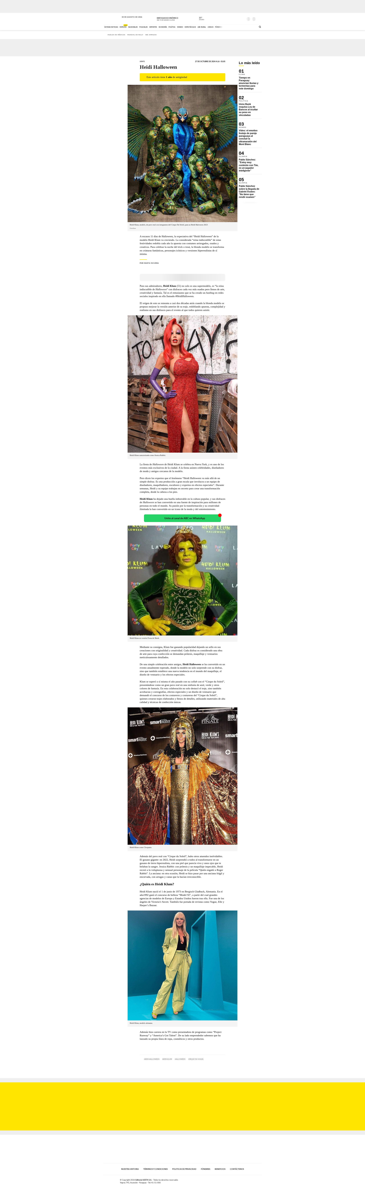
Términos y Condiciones (155, 1169)
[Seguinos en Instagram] (242, 18)
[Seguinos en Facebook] (229, 18)
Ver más (250, 80)
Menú (259, 18)
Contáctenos (237, 1169)
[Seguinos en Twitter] (234, 18)
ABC (112, 18)
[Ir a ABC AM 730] (240, 27)
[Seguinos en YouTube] (238, 18)
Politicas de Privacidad (184, 1169)
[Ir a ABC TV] (232, 27)
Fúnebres (205, 1169)
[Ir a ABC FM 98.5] (251, 27)
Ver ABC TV (171, 18)
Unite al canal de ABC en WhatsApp (184, 518)
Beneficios (220, 1169)
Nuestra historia (130, 1169)
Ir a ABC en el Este (129, 20)
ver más (200, 19)
